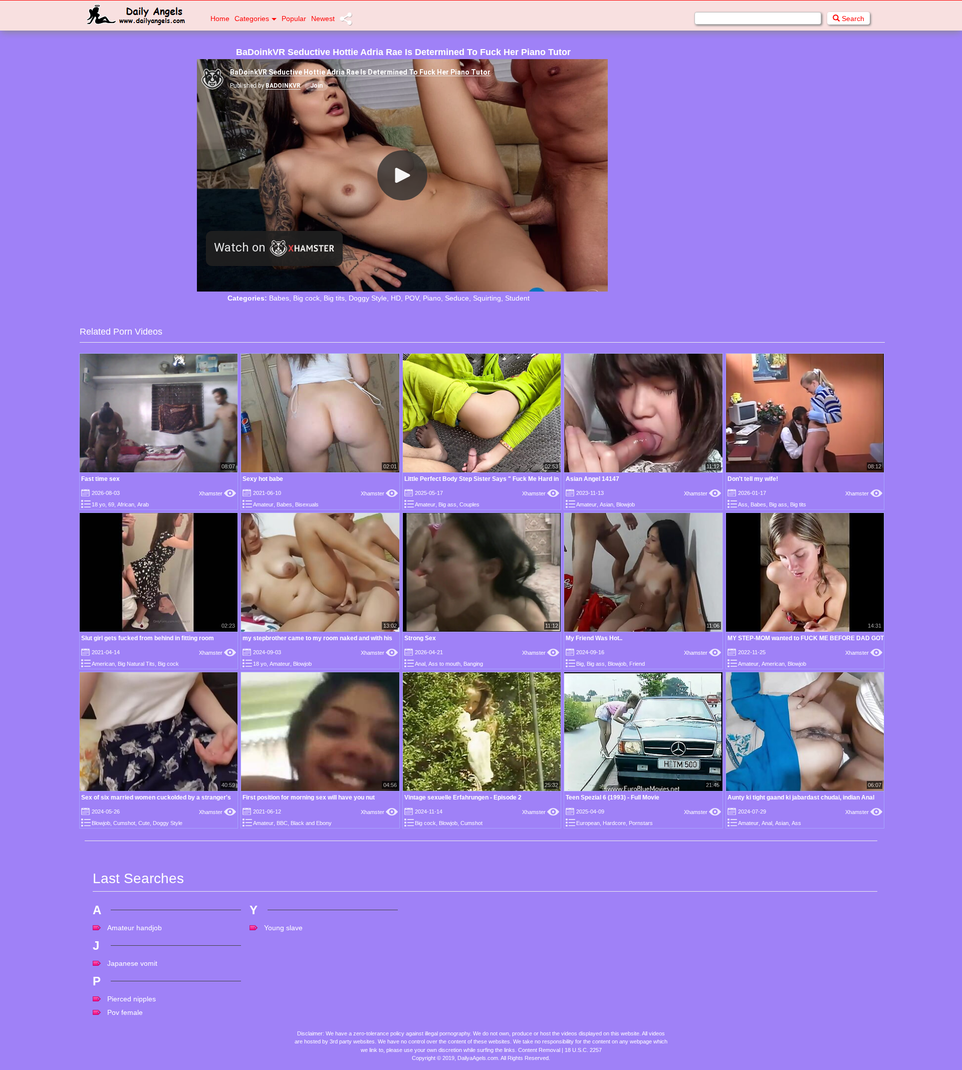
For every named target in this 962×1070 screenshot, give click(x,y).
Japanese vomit (132, 963)
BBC (282, 823)
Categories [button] (251, 19)
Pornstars (641, 823)
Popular (294, 19)
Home (219, 19)
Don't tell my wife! (753, 478)
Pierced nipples (131, 999)
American (103, 664)
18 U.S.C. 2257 (583, 1050)
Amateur (263, 504)
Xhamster (217, 493)
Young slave (283, 928)
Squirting (487, 298)
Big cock (306, 298)
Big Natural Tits (136, 664)
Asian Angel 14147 (592, 478)
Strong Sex (420, 638)
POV (412, 298)
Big (580, 664)
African (125, 504)
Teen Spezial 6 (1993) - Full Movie (612, 797)
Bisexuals (307, 504)
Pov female (125, 1012)
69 (111, 504)
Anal (420, 664)
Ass (743, 504)
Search (852, 19)
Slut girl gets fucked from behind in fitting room (147, 638)
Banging (473, 664)
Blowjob (625, 504)
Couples (469, 504)
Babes (279, 298)
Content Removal (539, 1050)
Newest (323, 19)
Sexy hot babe (263, 478)
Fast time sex (100, 478)
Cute (144, 823)
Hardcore (614, 823)
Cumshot (124, 823)
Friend (637, 664)
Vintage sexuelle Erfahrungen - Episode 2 (463, 797)
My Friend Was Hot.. (594, 638)
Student (517, 298)
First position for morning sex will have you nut (309, 797)
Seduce (457, 298)
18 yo (98, 504)
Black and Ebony (311, 823)
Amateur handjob (134, 928)
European (588, 823)
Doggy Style (368, 298)
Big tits (334, 298)
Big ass (447, 504)
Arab (143, 504)
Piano (432, 298)
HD (396, 298)
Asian (606, 504)
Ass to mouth (444, 664)
